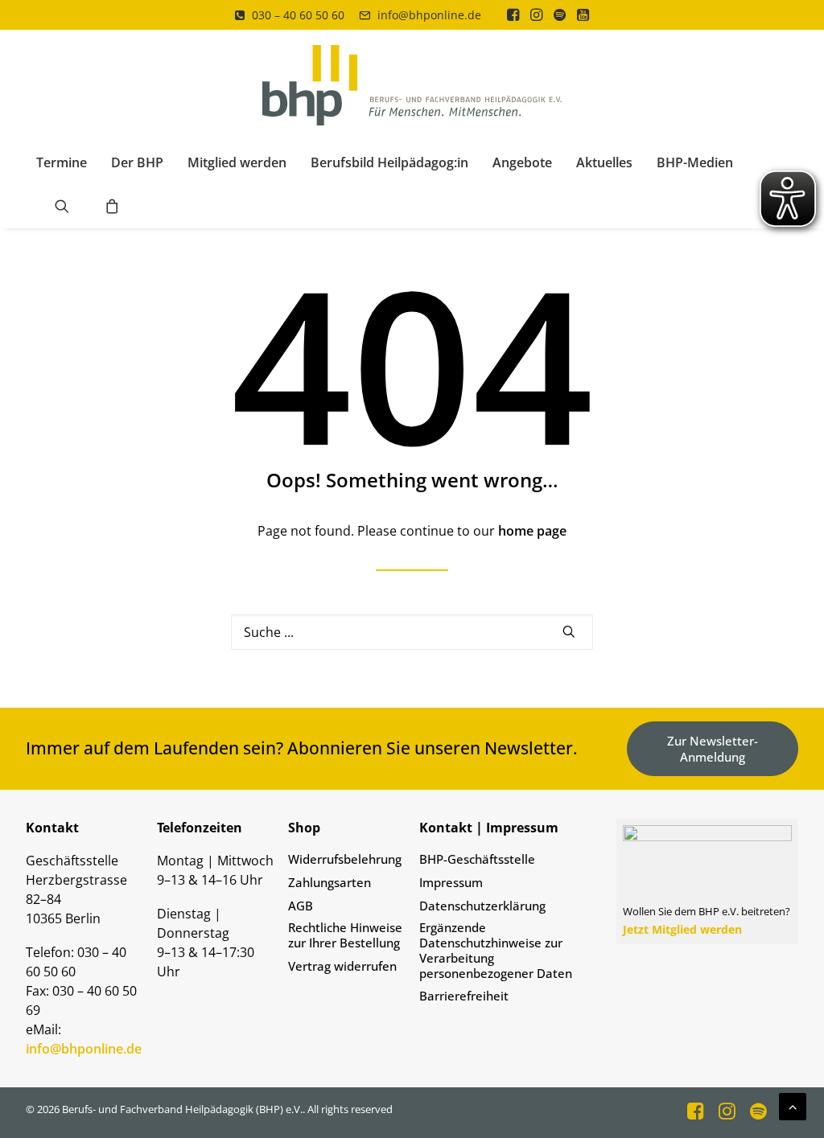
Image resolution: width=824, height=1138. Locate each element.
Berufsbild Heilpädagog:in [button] (389, 162)
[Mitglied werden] (700, 911)
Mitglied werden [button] (236, 162)
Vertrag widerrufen (342, 966)
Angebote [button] (522, 162)
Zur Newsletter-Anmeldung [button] (712, 749)
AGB (300, 906)
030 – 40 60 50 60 (298, 15)
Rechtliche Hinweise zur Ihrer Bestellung (345, 935)
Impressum (451, 882)
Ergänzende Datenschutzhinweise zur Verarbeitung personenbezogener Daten (495, 950)
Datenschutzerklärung (482, 906)
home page (532, 531)
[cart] (107, 206)
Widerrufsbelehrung (345, 859)
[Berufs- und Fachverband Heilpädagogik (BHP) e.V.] (412, 85)
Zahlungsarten (329, 882)
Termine (61, 162)
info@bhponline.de (429, 15)
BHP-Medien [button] (695, 162)
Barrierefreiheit (464, 996)
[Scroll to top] (792, 1105)
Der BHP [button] (137, 162)
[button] (513, 14)
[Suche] (412, 632)
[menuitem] (289, 15)
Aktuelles (604, 162)
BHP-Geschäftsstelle (477, 859)
